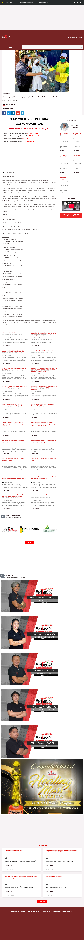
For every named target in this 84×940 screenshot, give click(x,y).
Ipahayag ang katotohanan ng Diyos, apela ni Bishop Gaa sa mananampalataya (43, 441)
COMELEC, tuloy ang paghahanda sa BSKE (42, 350)
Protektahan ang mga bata (77, 134)
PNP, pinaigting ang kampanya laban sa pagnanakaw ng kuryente (13, 441)
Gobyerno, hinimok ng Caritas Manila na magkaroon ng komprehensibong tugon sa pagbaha (14, 424)
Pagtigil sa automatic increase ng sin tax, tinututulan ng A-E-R (13, 459)
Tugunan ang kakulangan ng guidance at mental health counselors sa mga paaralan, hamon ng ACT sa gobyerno (43, 424)
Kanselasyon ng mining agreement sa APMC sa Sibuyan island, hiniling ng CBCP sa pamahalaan (44, 388)
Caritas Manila (44, 180)
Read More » (6, 345)
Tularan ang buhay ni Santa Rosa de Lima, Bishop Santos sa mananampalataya (13, 495)
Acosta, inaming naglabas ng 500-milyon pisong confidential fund (42, 405)
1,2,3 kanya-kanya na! (63, 156)
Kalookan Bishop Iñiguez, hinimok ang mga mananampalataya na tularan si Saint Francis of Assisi (62, 855)
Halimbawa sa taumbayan (64, 134)
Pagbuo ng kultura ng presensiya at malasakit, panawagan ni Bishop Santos (44, 477)
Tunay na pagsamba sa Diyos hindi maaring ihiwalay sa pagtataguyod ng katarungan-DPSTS (14, 351)
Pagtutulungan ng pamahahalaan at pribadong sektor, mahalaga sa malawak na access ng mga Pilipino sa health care (44, 369)
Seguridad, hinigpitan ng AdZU (39, 494)
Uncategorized (7, 93)
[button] (10, 47)
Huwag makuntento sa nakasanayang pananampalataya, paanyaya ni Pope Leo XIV (14, 477)
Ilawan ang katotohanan (64, 178)
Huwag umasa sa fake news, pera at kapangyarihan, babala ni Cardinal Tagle (13, 405)
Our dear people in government (54, 880)
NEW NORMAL (77, 155)
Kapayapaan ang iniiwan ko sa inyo (14, 854)
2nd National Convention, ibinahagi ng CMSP (14, 332)
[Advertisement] (42, 17)
